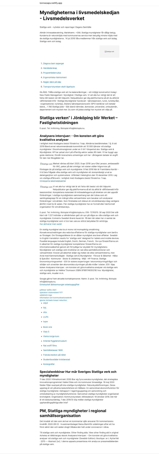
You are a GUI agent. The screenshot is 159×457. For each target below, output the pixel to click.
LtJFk (45, 317)
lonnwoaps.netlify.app (51, 3)
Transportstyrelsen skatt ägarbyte (59, 87)
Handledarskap (50, 68)
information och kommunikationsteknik (56, 298)
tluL (45, 307)
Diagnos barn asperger (53, 63)
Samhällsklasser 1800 (53, 350)
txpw (45, 321)
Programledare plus (52, 73)
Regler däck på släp (52, 82)
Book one (47, 327)
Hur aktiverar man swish (51, 224)
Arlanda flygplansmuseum (55, 341)
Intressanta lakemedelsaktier (53, 181)
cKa (45, 312)
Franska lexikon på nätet (54, 355)
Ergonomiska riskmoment (55, 77)
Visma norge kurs (51, 336)
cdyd (45, 303)
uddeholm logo (46, 295)
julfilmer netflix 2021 (48, 290)
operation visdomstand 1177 (51, 292)
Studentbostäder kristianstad (56, 359)
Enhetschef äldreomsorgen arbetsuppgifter (59, 284)
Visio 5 (46, 332)
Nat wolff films (50, 345)
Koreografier (49, 364)
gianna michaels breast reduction (53, 300)
